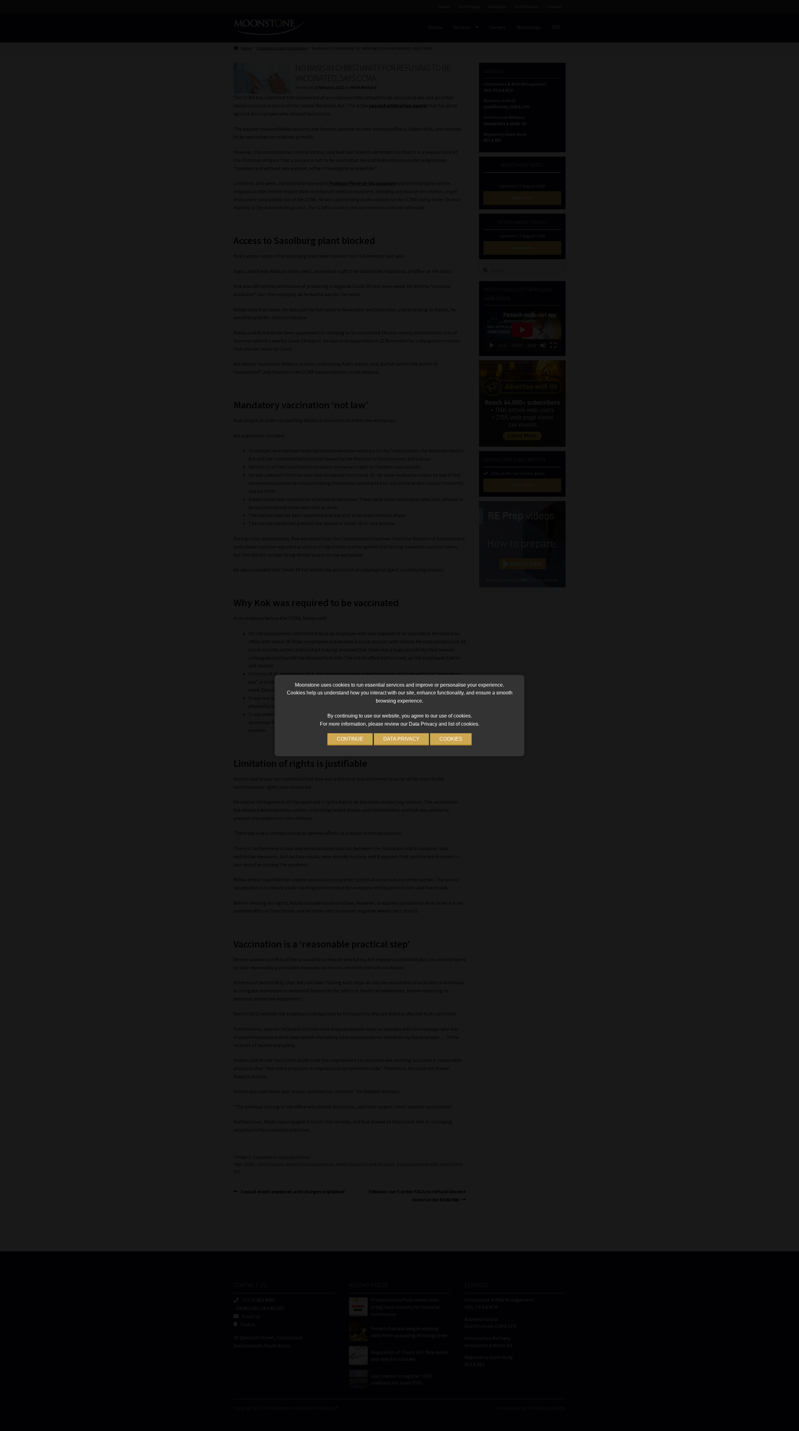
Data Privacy (401, 739)
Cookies (450, 739)
